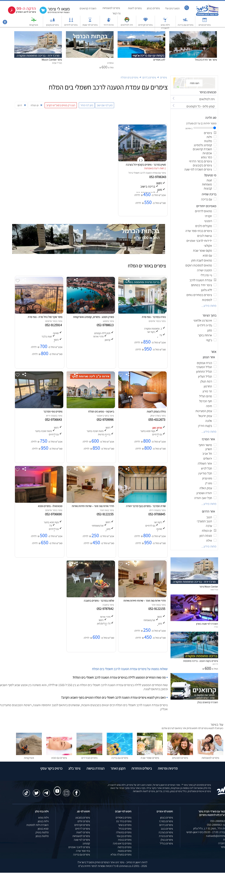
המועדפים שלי (172, 8)
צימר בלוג (74, 768)
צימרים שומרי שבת (150, 758)
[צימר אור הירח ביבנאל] (193, 33)
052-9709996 (106, 419)
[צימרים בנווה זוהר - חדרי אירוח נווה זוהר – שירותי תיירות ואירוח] (142, 596)
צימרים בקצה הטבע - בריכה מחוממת (200, 660)
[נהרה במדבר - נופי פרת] (142, 312)
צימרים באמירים (123, 817)
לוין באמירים (159, 59)
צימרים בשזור (124, 825)
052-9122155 (106, 514)
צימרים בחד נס (123, 821)
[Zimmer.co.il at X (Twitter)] (36, 791)
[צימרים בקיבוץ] (52, 21)
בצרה (216, 626)
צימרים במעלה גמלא (121, 854)
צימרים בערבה (166, 832)
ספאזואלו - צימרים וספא (50, 506)
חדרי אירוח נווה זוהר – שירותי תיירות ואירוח (93, 506)
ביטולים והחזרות (141, 768)
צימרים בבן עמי (124, 836)
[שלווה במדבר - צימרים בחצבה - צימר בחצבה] (90, 596)
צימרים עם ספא (59, 758)
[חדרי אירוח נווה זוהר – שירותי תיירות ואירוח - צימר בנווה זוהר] (90, 502)
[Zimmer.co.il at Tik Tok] (26, 791)
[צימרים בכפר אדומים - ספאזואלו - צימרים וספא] (38, 502)
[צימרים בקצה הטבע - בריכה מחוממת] (194, 657)
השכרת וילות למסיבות (37, 825)
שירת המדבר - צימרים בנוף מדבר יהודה (146, 506)
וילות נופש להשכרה (165, 26)
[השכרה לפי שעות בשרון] (194, 620)
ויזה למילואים (127, 24)
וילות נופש (43, 817)
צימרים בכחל (124, 828)
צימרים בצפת (124, 840)
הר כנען (215, 664)
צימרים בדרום (149, 77)
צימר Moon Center (52, 59)
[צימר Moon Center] (38, 33)
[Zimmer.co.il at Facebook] (76, 791)
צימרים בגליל (166, 843)
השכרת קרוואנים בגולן (207, 702)
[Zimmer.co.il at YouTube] (56, 787)
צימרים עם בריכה (185, 24)
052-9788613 (106, 325)
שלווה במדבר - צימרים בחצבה (99, 600)
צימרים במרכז (166, 821)
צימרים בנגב (167, 828)
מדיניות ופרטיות (168, 768)
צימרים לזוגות (135, 8)
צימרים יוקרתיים (145, 24)
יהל (130, 172)
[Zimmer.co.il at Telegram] (46, 791)
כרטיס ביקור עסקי (51, 768)
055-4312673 (157, 419)
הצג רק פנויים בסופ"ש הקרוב (60, 105)
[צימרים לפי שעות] (90, 21)
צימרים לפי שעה (82, 840)
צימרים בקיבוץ (52, 24)
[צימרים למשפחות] (210, 754)
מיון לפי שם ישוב (104, 105)
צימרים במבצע (82, 817)
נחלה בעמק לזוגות (156, 411)
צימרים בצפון (153, 8)
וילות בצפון (43, 821)
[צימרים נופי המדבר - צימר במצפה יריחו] (38, 407)
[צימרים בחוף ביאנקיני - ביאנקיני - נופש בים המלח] (90, 407)
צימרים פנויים (205, 24)
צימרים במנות (124, 851)
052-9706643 (54, 419)
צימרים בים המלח (129, 77)
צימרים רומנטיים (180, 758)
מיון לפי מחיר (86, 105)
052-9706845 (157, 514)
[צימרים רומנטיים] (180, 754)
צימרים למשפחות (111, 8)
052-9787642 (106, 608)
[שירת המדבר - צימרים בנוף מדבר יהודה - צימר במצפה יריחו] (142, 502)
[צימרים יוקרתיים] (145, 21)
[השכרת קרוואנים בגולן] (194, 698)
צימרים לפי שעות (90, 24)
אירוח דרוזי (109, 24)
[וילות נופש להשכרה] (165, 21)
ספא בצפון (43, 828)
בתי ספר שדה (83, 851)
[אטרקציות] (33, 21)
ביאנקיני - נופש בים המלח (101, 411)
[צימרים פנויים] (204, 21)
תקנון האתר (118, 768)
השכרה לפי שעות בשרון (207, 623)
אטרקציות (33, 24)
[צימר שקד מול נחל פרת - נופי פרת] (38, 312)
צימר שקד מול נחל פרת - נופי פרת (45, 317)
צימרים (163, 77)
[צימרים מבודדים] (89, 754)
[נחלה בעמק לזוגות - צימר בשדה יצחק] (142, 407)
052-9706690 (54, 514)
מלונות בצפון (42, 836)
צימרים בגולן (167, 840)
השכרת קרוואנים (88, 8)
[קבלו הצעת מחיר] (52, 13)
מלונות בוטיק (42, 832)
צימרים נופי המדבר (52, 411)
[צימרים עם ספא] (59, 754)
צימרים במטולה (123, 832)
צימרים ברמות (124, 847)
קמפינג (86, 843)
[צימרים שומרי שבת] (150, 754)
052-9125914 (54, 325)
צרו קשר (116, 13)
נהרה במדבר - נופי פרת (154, 317)
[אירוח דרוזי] (108, 21)
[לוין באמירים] (141, 33)
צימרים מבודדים (89, 758)
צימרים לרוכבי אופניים (79, 847)
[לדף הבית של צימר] (207, 15)
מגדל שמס (214, 589)
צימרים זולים (84, 821)
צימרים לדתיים (71, 24)
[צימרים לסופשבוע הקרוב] (19, 13)
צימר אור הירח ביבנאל (206, 59)
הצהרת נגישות (95, 768)
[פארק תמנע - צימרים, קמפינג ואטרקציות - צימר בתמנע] (90, 312)
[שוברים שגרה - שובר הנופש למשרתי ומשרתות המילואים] (127, 21)
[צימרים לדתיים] (71, 21)
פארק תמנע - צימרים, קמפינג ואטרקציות (93, 317)
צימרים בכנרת (166, 836)
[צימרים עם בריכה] (185, 21)
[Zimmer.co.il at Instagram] (66, 791)
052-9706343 (158, 177)
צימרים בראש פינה (122, 843)
